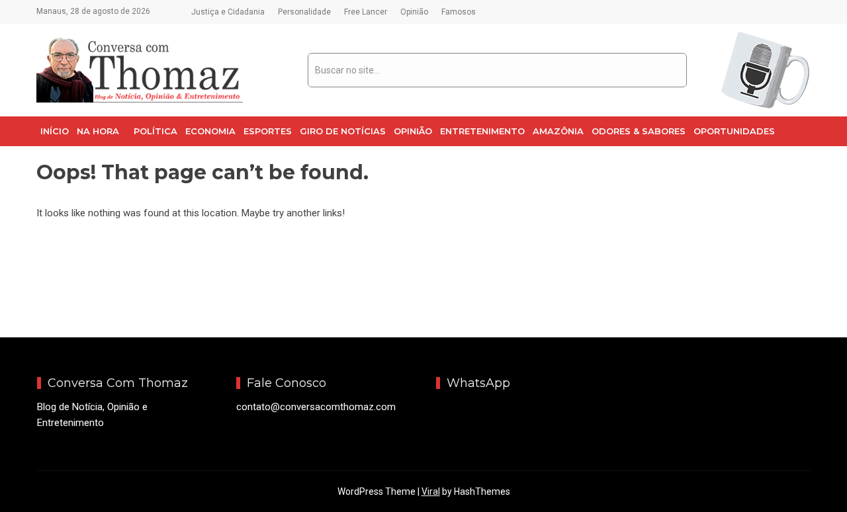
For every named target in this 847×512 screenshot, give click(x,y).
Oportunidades (734, 131)
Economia (210, 131)
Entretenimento (482, 131)
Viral (431, 491)
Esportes (268, 131)
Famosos (458, 12)
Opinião (414, 12)
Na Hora (98, 131)
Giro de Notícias (343, 131)
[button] (101, 131)
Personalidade (304, 12)
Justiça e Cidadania (228, 12)
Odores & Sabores (639, 131)
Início (54, 131)
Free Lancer (365, 12)
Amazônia (558, 131)
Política (155, 131)
